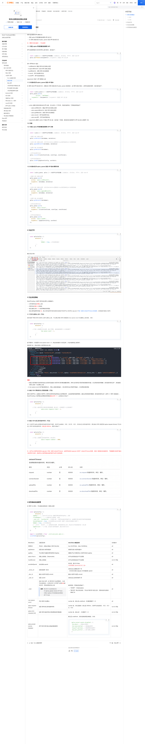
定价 (36, 3)
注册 (135, 2)
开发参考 (44, 11)
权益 (32, 3)
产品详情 (109, 20)
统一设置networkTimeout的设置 (88, 311)
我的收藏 (117, 20)
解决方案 (27, 3)
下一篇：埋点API (114, 643)
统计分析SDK (56, 11)
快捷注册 (10, 27)
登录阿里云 (25, 27)
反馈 (77, 651)
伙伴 (45, 3)
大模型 (17, 3)
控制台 (131, 2)
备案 (127, 2)
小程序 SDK (64, 11)
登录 (141, 2)
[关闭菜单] (2, 2)
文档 (124, 2)
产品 (22, 3)
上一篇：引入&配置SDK (35, 643)
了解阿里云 (55, 3)
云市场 (41, 3)
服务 (49, 3)
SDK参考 (49, 11)
